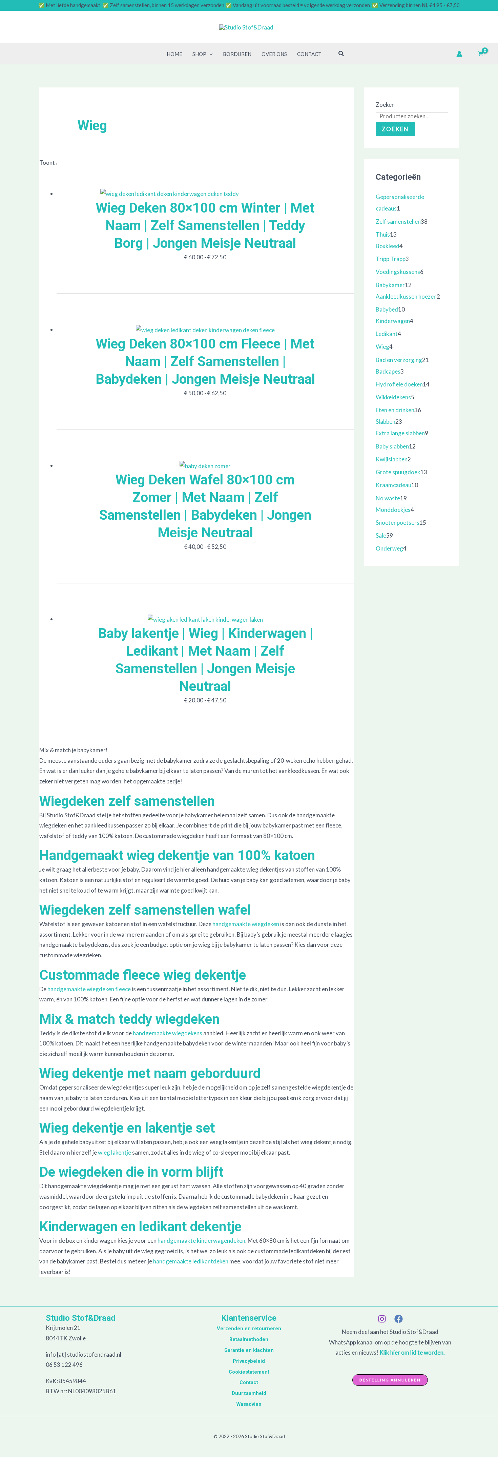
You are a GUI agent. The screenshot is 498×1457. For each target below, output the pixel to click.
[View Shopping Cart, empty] (480, 53)
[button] (209, 54)
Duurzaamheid (249, 1393)
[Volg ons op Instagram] (382, 1319)
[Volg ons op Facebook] (398, 1319)
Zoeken (385, 104)
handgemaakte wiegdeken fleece (89, 989)
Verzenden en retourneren (249, 1328)
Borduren (237, 54)
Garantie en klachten (249, 1350)
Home (174, 54)
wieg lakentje (114, 1152)
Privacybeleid (249, 1361)
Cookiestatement (249, 1372)
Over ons (274, 54)
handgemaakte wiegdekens (167, 1033)
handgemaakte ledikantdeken (190, 1261)
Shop (199, 54)
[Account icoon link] (459, 54)
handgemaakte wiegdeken (245, 923)
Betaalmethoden (248, 1339)
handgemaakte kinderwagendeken (201, 1240)
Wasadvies (248, 1404)
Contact (309, 54)
